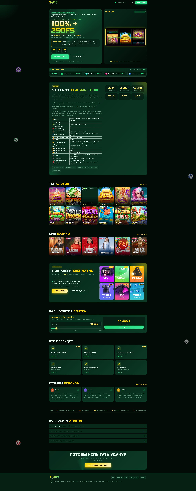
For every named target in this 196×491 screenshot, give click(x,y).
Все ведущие (141, 234)
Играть (24, 486)
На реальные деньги (78, 291)
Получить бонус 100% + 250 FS (98, 465)
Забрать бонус (59, 57)
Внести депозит (124, 327)
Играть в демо (60, 291)
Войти (131, 2)
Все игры (142, 184)
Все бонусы (77, 57)
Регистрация (141, 2)
